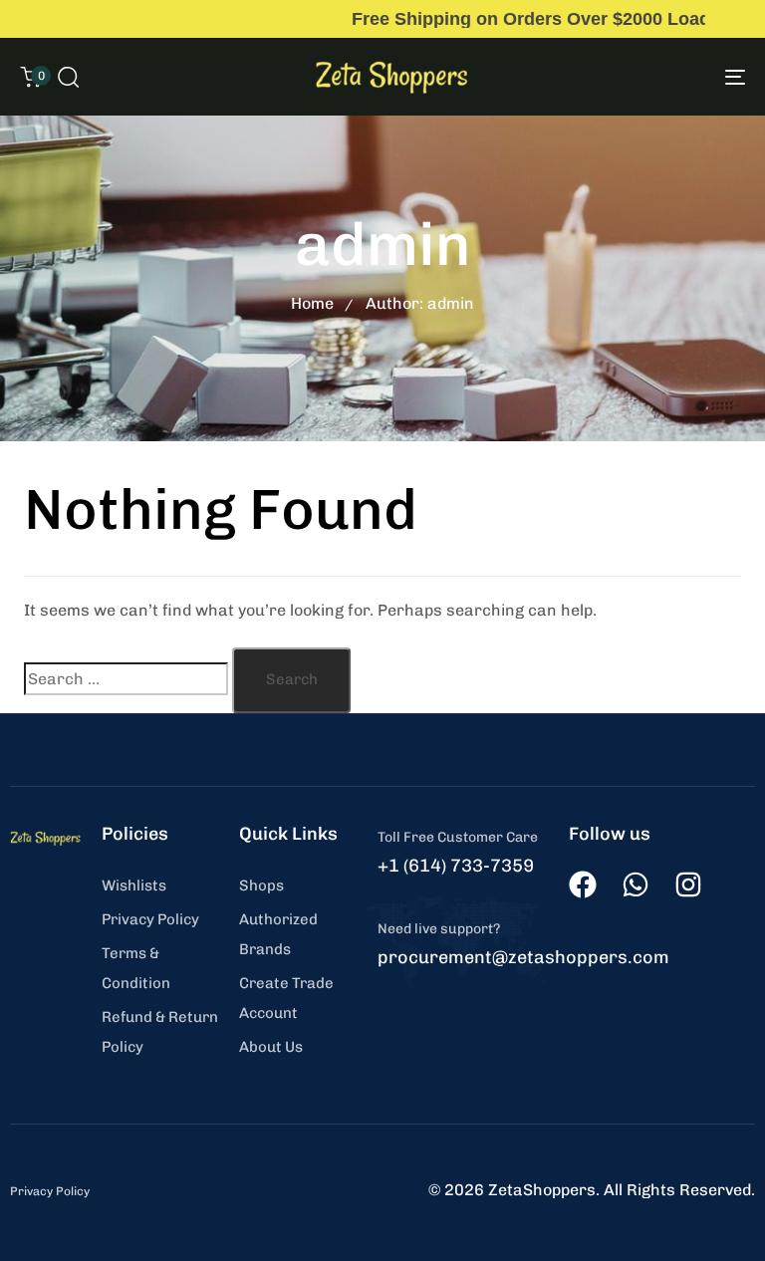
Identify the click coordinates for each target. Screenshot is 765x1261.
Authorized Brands (278, 934)
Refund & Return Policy (160, 1032)
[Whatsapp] (635, 884)
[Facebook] (583, 884)
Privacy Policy (150, 919)
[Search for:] (126, 678)
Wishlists (134, 885)
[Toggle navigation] (624, 77)
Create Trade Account (286, 998)
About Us (271, 1047)
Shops (261, 885)
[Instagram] (688, 884)
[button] (68, 77)
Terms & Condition (136, 968)
